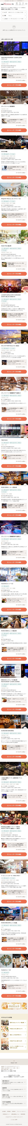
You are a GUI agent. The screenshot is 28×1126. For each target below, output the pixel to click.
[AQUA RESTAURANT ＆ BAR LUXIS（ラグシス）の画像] (14, 48)
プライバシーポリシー (21, 1111)
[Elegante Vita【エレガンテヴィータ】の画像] (14, 190)
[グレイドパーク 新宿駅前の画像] (14, 97)
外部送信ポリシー (6, 1114)
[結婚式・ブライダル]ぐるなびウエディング (9, 1066)
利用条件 (14, 1111)
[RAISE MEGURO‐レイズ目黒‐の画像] (14, 914)
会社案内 (4, 1111)
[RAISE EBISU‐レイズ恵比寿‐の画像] (14, 622)
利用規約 (9, 1111)
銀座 (11, 1069)
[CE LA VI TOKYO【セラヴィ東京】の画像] (14, 337)
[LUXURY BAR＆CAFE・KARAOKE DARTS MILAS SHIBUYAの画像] (14, 286)
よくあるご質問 (14, 1119)
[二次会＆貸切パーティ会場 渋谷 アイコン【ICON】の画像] (14, 769)
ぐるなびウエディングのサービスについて (13, 1116)
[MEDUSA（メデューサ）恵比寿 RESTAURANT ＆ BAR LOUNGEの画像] (14, 671)
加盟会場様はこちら (15, 1114)
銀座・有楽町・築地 (4, 1069)
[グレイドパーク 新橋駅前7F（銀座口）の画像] (14, 384)
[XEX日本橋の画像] (14, 142)
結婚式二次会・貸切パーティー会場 (8, 1068)
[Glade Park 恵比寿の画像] (14, 237)
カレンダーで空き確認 (15, 85)
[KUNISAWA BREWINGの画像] (14, 721)
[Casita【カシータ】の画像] (14, 961)
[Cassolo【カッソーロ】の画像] (14, 574)
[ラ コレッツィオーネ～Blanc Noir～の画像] (14, 866)
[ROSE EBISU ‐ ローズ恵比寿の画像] (14, 478)
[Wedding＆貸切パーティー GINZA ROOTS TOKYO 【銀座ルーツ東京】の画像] (14, 818)
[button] (14, 1082)
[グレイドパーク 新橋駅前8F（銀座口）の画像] (14, 527)
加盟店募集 (23, 1114)
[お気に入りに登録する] (25, 55)
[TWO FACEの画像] (14, 431)
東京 (18, 1068)
